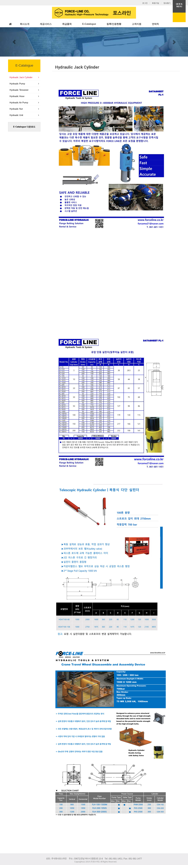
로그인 (145, 3)
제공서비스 (46, 24)
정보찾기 (167, 3)
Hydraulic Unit (16, 115)
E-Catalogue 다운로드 (24, 126)
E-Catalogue (89, 24)
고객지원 (136, 24)
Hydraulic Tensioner (19, 90)
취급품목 (67, 24)
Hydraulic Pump (17, 83)
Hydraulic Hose (17, 96)
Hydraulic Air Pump (19, 102)
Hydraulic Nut (16, 109)
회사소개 (24, 24)
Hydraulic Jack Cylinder (77, 67)
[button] (14, 42)
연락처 (155, 24)
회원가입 (155, 3)
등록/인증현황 (114, 24)
